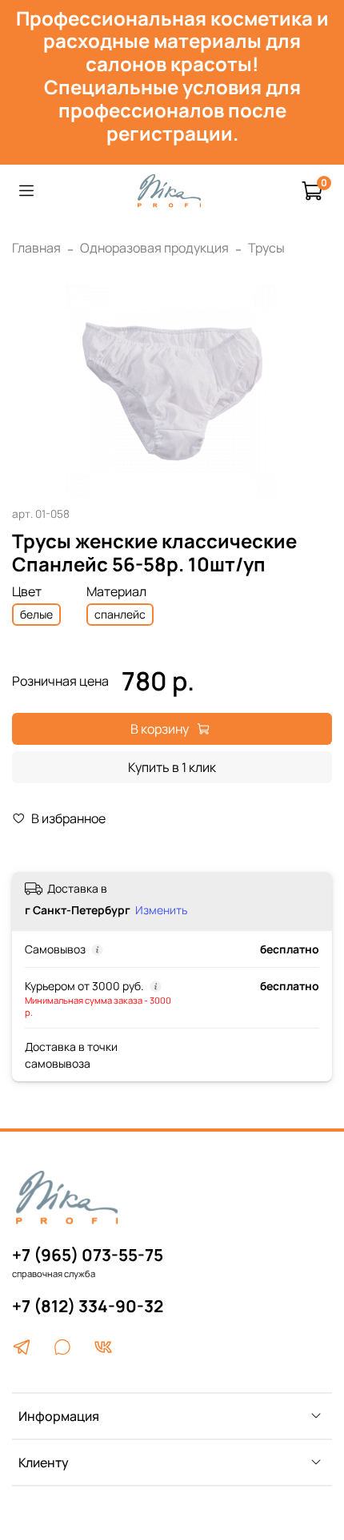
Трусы (266, 248)
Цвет (27, 591)
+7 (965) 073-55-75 (87, 1255)
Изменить (161, 910)
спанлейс (120, 614)
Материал (116, 591)
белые (36, 614)
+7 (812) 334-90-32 (87, 1306)
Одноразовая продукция (154, 248)
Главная (36, 248)
